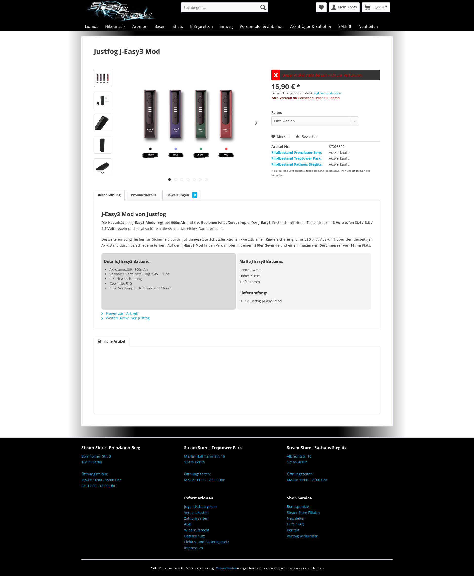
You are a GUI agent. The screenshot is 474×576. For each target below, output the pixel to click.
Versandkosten (196, 512)
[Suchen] (263, 7)
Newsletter (296, 518)
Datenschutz (194, 536)
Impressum (193, 547)
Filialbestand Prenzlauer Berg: (296, 152)
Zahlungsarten (196, 518)
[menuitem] (224, 7)
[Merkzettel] (321, 7)
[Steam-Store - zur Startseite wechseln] (120, 11)
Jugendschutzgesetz (200, 506)
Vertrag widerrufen (302, 536)
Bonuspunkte (298, 506)
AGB (187, 524)
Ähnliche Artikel (111, 341)
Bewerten (309, 136)
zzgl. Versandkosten (327, 93)
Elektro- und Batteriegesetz (206, 541)
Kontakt (293, 530)
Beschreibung (109, 195)
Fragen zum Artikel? (121, 313)
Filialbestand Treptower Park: (296, 158)
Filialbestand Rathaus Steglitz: (296, 164)
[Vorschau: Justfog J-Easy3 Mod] (102, 78)
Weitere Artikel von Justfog (127, 318)
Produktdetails (143, 195)
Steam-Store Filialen (303, 512)
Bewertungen (181, 195)
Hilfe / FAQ (295, 524)
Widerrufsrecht (196, 530)
